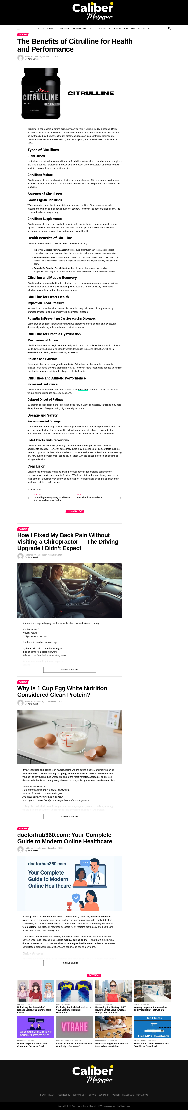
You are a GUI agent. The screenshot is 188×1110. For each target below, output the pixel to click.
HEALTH (50, 28)
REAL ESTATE (129, 28)
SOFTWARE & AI (79, 28)
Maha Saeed (32, 557)
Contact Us (144, 28)
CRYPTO (92, 28)
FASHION (117, 28)
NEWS (40, 28)
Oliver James (33, 59)
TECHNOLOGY (63, 28)
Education (104, 28)
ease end (83, 389)
